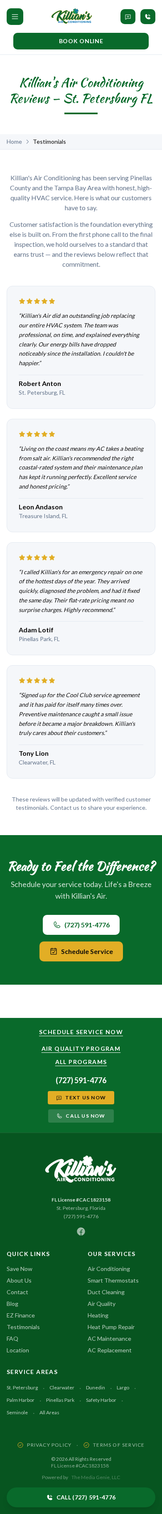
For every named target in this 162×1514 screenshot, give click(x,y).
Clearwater (61, 1387)
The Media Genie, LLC (95, 1477)
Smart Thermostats (113, 1280)
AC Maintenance (109, 1338)
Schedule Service (87, 951)
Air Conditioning (109, 1268)
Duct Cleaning (106, 1291)
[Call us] (147, 16)
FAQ (12, 1338)
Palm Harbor (20, 1400)
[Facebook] (81, 1231)
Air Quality (101, 1303)
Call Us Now (85, 1116)
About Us (19, 1280)
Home (14, 141)
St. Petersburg (22, 1387)
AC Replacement (110, 1350)
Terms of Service (119, 1445)
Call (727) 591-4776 (86, 1497)
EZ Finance (21, 1315)
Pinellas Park (60, 1400)
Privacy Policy (49, 1445)
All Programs (81, 1061)
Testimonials (23, 1326)
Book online (81, 40)
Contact (17, 1291)
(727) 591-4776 (87, 925)
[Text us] (127, 16)
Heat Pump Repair (111, 1326)
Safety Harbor (101, 1400)
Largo (123, 1387)
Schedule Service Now (81, 1031)
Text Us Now (85, 1097)
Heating (98, 1315)
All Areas (49, 1412)
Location (18, 1350)
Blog (12, 1303)
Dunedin (95, 1387)
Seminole (17, 1412)
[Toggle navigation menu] (15, 16)
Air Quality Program (81, 1048)
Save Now (19, 1268)
